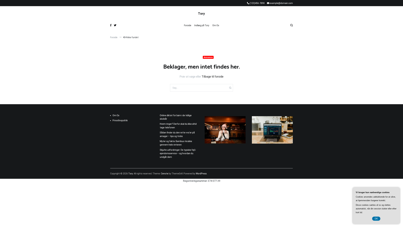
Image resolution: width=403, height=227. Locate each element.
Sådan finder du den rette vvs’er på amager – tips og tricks (177, 134)
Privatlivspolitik (120, 120)
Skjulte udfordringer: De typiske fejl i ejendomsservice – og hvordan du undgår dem (178, 153)
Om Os (215, 25)
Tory (201, 13)
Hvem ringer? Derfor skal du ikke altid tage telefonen (178, 126)
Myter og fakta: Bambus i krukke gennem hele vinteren (176, 143)
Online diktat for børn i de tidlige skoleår (176, 117)
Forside (187, 25)
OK (376, 218)
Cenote (164, 173)
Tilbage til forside (212, 76)
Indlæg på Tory (201, 25)
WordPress (201, 173)
